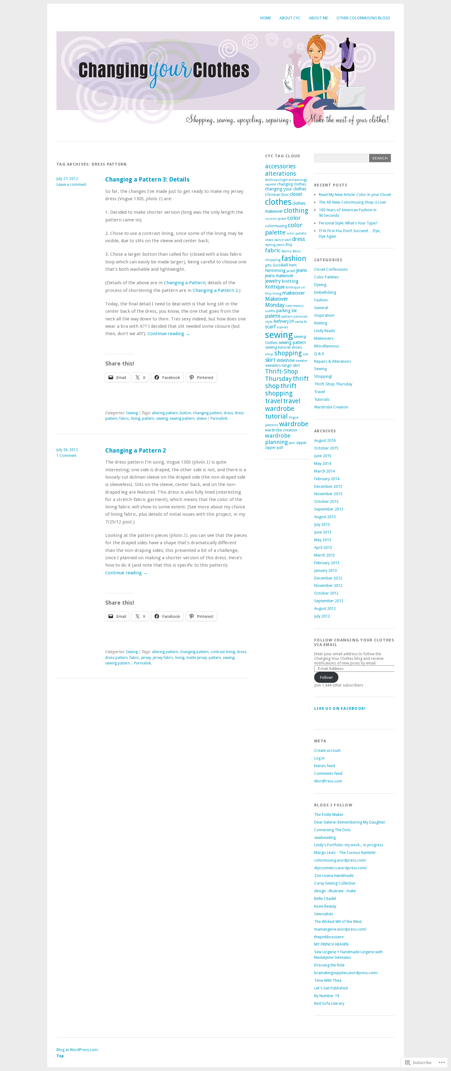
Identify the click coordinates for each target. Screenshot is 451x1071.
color (294, 217)
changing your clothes (285, 188)
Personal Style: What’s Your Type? (348, 223)
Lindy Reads (324, 330)
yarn (292, 443)
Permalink (218, 418)
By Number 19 (326, 995)
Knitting (320, 323)
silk (305, 354)
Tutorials (322, 399)
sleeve (201, 418)
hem (293, 265)
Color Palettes (326, 277)
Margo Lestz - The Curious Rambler (345, 852)
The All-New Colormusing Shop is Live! (352, 202)
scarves (282, 327)
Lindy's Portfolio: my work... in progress (348, 845)
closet (296, 194)
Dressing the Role (329, 965)
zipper (301, 442)
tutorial (276, 416)
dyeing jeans (275, 245)
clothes (278, 202)
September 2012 (328, 601)
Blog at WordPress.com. (77, 1049)
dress (228, 413)
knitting (290, 281)
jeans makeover (279, 275)
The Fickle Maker (328, 814)
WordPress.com (328, 781)
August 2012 (325, 608)
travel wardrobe (282, 404)
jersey (146, 658)
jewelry (273, 281)
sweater (301, 361)
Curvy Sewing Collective (334, 883)
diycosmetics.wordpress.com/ (340, 868)
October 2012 (326, 593)
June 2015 (322, 455)
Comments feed (328, 773)
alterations (280, 173)
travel (273, 401)
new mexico (295, 306)
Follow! (326, 677)
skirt (270, 360)
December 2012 (328, 578)
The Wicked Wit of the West (338, 921)
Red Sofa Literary (329, 1003)
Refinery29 (283, 321)
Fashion (321, 300)
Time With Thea (327, 980)
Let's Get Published (331, 988)
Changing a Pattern (184, 282)
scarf (270, 327)
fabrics (287, 251)
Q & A (319, 353)
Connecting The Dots (332, 830)
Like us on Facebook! (340, 708)
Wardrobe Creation (331, 407)
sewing (162, 418)
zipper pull (274, 447)
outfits (270, 311)
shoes (296, 347)
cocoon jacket (275, 219)
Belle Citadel (325, 898)
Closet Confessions (331, 269)
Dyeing (320, 284)
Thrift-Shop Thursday (281, 375)
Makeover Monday (276, 302)
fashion (293, 258)
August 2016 (325, 440)
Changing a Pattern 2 (215, 290)
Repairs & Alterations (332, 361)
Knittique (275, 287)
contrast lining (222, 652)
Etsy (289, 244)
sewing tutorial (278, 347)
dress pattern (116, 658)
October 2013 (326, 501)
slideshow (285, 360)
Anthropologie (276, 180)
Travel (319, 391)
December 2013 (328, 486)
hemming (275, 270)
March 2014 (324, 471)
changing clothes (291, 184)
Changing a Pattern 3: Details (147, 179)
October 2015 (326, 448)
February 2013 (326, 562)
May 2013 (322, 539)
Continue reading (169, 333)
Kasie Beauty (325, 906)
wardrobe (293, 424)
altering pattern (165, 413)
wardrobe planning (278, 438)
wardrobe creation (281, 430)
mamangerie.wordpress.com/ (340, 929)
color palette (284, 228)
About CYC (289, 18)
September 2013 (328, 509)
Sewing (132, 413)
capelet (270, 184)
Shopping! (323, 376)
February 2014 (326, 478)
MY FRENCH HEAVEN (331, 944)
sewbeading (325, 837)
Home (265, 18)
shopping (288, 353)
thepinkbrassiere (329, 937)
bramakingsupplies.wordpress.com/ (346, 972)
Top (60, 1056)
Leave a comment (71, 184)
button (185, 413)
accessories (280, 166)
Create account (327, 750)
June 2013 (322, 532)
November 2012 (328, 585)
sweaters (273, 365)
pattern (148, 418)
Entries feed (324, 765)
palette (272, 316)
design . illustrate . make (335, 891)
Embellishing (325, 292)
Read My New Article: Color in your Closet (355, 194)
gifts (268, 265)
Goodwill (280, 265)
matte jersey (196, 658)
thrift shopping (280, 389)
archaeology (298, 180)
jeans (301, 270)
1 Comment (66, 455)
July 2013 (322, 524)
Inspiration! (324, 315)
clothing (296, 210)
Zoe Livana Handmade (333, 875)
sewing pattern (182, 418)
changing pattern (207, 413)
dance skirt (282, 240)
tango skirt (291, 365)
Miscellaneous (326, 346)
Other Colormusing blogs (363, 18)
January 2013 (325, 570)
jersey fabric (163, 658)
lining (135, 418)
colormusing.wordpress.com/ (340, 860)
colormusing (276, 226)
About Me (318, 18)
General (321, 307)
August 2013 (325, 516)
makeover (293, 293)
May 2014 (322, 463)
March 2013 (324, 555)
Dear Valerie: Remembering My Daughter (349, 822)
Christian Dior (277, 194)
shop (269, 354)
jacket (291, 271)
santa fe (301, 322)
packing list (286, 310)
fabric (124, 418)
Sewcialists (323, 914)
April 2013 (323, 547)
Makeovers (323, 338)
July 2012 (322, 616)
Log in (319, 758)
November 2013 (328, 494)
